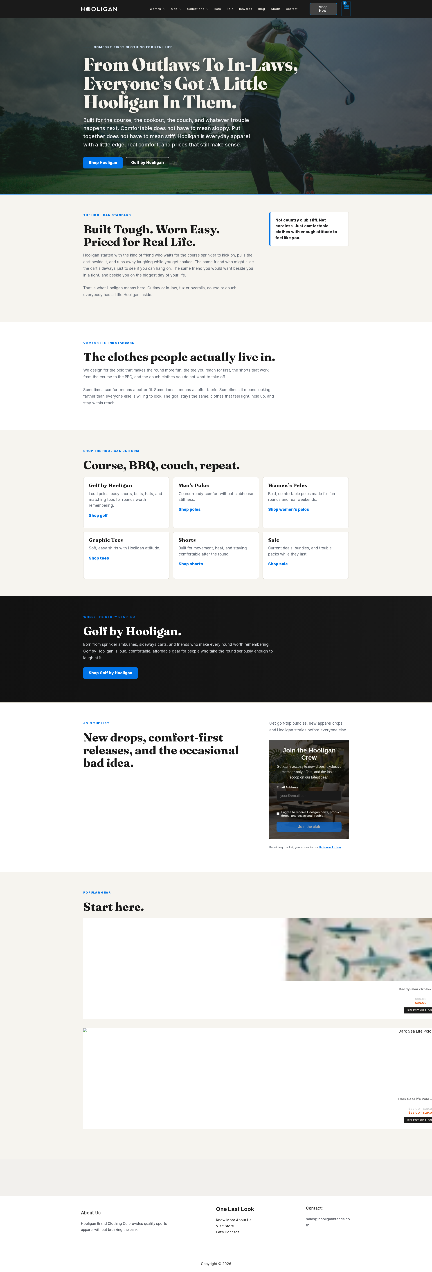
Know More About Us (234, 1220)
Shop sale (278, 564)
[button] (323, 9)
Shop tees (99, 558)
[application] (163, 9)
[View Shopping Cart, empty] (346, 9)
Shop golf (98, 515)
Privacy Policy (330, 847)
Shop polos (190, 509)
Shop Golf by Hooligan (110, 673)
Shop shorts (191, 564)
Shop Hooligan (103, 162)
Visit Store (225, 1226)
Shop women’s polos (288, 509)
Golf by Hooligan (147, 162)
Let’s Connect (227, 1232)
